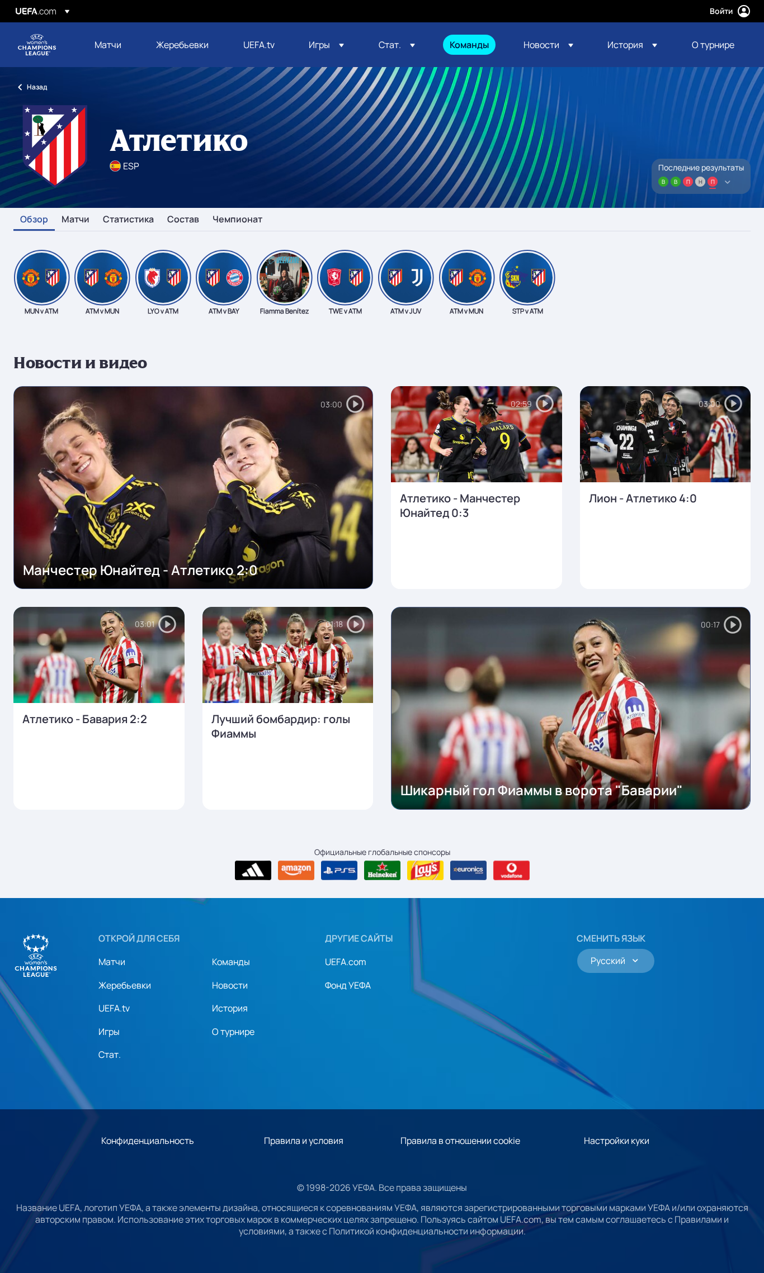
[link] (108, 44)
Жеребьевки (124, 985)
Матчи (75, 220)
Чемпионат (237, 220)
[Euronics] (468, 871)
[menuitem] (111, 44)
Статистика (128, 220)
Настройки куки (616, 1140)
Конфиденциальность (147, 1140)
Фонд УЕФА (348, 985)
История (230, 1008)
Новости (230, 985)
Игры (109, 1031)
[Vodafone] (511, 871)
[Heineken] (382, 871)
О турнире (233, 1031)
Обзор (34, 220)
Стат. (109, 1054)
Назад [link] (37, 87)
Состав (183, 220)
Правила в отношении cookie (460, 1140)
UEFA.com (345, 962)
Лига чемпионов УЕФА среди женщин (36, 44)
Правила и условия (303, 1140)
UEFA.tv (114, 1008)
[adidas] (253, 871)
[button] (326, 44)
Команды (231, 962)
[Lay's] (425, 871)
